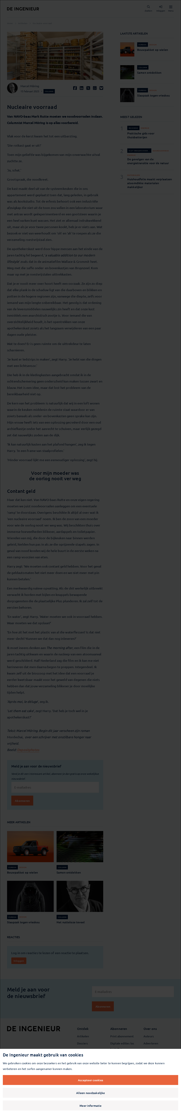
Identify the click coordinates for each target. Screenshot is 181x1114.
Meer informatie (90, 1105)
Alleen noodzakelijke (90, 1093)
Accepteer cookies (90, 1080)
